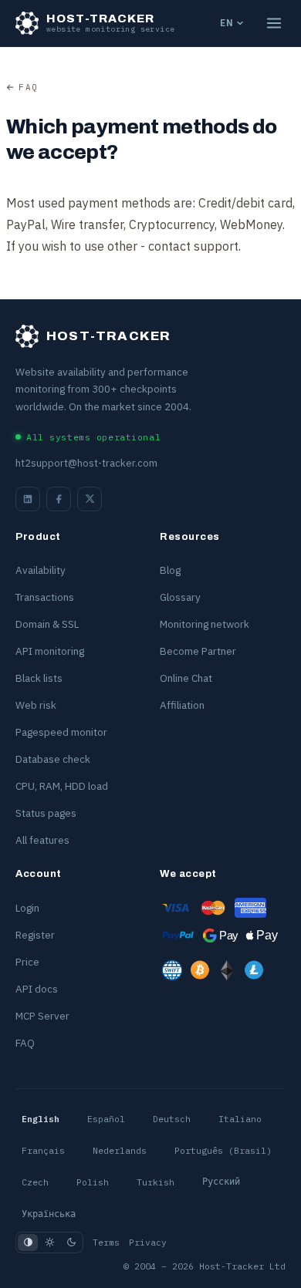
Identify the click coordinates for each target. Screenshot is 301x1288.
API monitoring (49, 651)
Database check (52, 759)
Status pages (45, 813)
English (40, 1118)
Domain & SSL (47, 624)
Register (35, 935)
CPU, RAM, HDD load (61, 786)
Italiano (240, 1118)
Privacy (148, 1242)
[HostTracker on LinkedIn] (27, 499)
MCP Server (42, 1016)
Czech (35, 1182)
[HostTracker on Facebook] (58, 499)
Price (27, 962)
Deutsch (172, 1118)
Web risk (35, 705)
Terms (106, 1242)
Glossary (180, 597)
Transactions (44, 597)
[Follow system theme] (28, 1242)
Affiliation (182, 705)
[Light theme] (49, 1242)
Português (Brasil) (223, 1150)
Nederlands (120, 1150)
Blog (170, 570)
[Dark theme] (71, 1242)
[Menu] (274, 23)
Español (106, 1118)
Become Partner (198, 651)
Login (27, 908)
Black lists (39, 678)
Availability (40, 570)
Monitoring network (204, 624)
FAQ (29, 87)
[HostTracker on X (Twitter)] (89, 499)
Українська (49, 1214)
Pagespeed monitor (61, 732)
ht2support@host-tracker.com (86, 463)
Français (43, 1150)
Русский (221, 1181)
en (226, 23)
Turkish (155, 1182)
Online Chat (186, 678)
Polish (92, 1182)
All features (42, 840)
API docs (36, 989)
